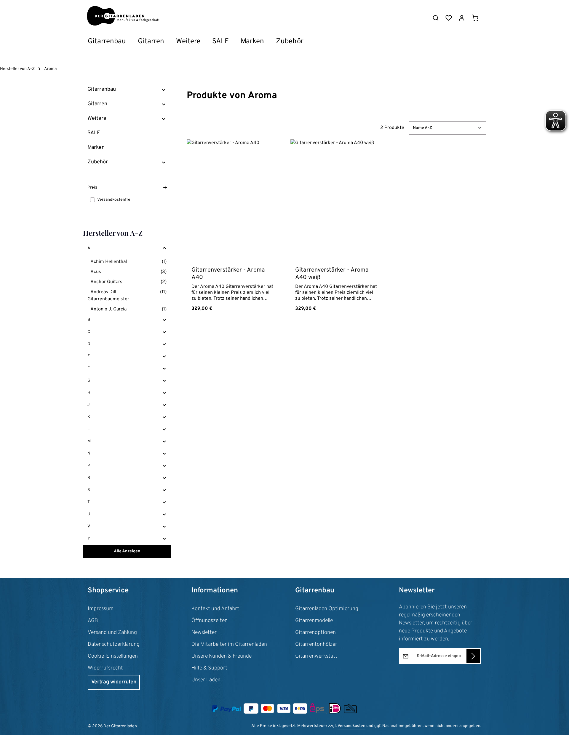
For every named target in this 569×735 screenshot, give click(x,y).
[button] (163, 89)
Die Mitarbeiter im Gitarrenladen (229, 644)
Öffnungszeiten (209, 620)
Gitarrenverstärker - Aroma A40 (228, 274)
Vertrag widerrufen (113, 682)
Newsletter (204, 632)
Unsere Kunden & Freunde (221, 656)
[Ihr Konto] (462, 18)
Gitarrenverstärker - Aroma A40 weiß (332, 274)
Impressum (101, 608)
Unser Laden (205, 680)
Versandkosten (351, 725)
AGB (93, 620)
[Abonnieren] (473, 656)
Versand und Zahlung (112, 632)
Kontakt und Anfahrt (215, 608)
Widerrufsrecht (105, 668)
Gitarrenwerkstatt (316, 656)
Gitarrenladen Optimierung (326, 608)
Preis (92, 187)
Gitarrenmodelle (314, 620)
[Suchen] (436, 18)
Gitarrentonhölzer (316, 644)
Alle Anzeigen (127, 551)
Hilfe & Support (209, 668)
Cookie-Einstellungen (113, 656)
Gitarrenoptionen (315, 632)
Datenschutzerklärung (114, 644)
